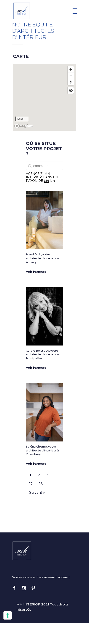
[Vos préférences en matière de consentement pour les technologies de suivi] (7, 615)
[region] (44, 97)
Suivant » (37, 492)
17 (31, 484)
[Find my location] (71, 90)
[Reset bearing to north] (71, 82)
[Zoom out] (71, 76)
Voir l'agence (36, 271)
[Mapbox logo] (23, 125)
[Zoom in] (71, 69)
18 (41, 484)
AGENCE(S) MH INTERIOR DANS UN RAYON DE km (42, 177)
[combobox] (44, 166)
